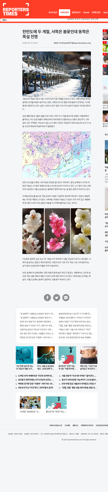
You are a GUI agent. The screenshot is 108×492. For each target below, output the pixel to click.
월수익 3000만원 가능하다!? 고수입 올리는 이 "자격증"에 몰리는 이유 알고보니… (79, 380)
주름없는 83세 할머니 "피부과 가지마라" (75, 317)
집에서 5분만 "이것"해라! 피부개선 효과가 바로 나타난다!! (76, 321)
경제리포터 (76, 12)
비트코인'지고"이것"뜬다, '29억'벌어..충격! (35, 387)
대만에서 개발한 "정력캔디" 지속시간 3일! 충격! (76, 333)
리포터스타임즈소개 (55, 425)
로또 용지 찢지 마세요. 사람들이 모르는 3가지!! (37, 333)
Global (86, 12)
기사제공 (67, 425)
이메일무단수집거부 (87, 425)
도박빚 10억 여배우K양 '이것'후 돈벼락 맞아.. (36, 376)
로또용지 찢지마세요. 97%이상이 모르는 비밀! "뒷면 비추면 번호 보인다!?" (36, 380)
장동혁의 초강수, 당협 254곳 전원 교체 (82, 19)
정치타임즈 (53, 12)
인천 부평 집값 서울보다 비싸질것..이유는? (79, 383)
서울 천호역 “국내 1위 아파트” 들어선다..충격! (79, 376)
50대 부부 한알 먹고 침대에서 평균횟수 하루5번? (37, 321)
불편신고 (75, 425)
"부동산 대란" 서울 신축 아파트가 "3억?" (75, 329)
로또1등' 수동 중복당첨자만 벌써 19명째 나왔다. (76, 337)
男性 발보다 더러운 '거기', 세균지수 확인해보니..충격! (37, 325)
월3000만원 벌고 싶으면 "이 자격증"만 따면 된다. (76, 314)
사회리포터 (64, 12)
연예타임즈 (96, 12)
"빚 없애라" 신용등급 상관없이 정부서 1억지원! (37, 314)
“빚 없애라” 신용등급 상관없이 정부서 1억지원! (37, 317)
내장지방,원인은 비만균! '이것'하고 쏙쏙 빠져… (37, 329)
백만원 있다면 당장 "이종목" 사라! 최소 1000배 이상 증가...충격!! (37, 337)
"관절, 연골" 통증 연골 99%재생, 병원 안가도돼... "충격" (76, 325)
